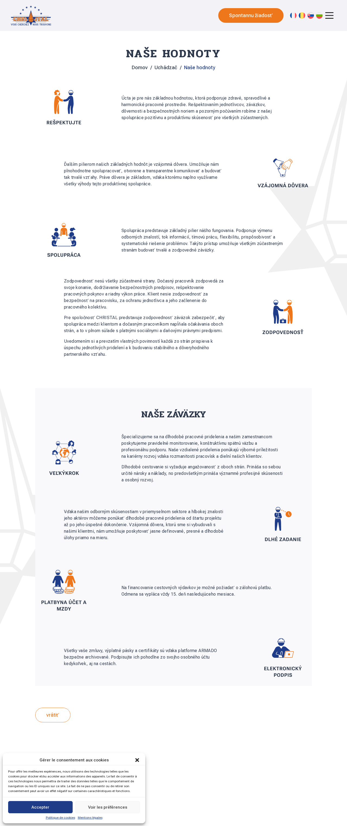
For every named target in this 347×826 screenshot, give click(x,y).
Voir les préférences (107, 807)
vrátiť (52, 715)
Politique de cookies (60, 817)
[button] (137, 760)
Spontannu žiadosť (251, 15)
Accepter (40, 807)
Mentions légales (90, 817)
